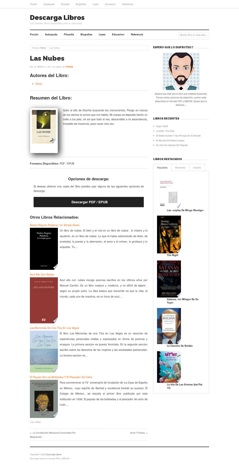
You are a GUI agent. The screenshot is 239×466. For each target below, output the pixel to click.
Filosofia (65, 4)
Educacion (110, 4)
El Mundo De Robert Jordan (170, 140)
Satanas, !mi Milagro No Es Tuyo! (182, 300)
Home (43, 47)
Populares (162, 167)
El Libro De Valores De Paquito (172, 145)
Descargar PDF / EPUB (90, 202)
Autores (197, 167)
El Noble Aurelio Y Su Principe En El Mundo (178, 135)
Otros (38, 83)
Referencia (127, 4)
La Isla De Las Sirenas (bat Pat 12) (184, 386)
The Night (172, 255)
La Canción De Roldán (180, 345)
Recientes (180, 167)
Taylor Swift (162, 126)
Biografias (81, 4)
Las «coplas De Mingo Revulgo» (185, 210)
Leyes (95, 4)
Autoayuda (49, 4)
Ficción (33, 4)
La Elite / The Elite (165, 130)
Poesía (69, 66)
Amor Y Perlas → (139, 432)
